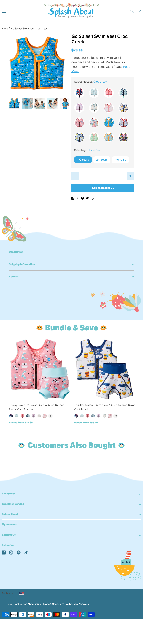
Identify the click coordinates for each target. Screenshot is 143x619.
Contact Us (9, 534)
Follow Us (8, 545)
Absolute (84, 604)
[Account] (140, 11)
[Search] (132, 11)
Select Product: (90, 81)
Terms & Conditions (53, 604)
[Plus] (130, 176)
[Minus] (75, 176)
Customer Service (13, 504)
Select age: (87, 150)
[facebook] (3, 552)
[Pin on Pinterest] (82, 198)
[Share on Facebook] (73, 198)
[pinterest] (18, 552)
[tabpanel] (71, 252)
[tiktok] (26, 552)
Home (5, 28)
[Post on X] (77, 198)
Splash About (10, 514)
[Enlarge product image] (37, 63)
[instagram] (11, 552)
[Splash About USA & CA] (71, 11)
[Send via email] (87, 198)
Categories (8, 493)
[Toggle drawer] (4, 11)
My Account (9, 524)
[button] (93, 198)
